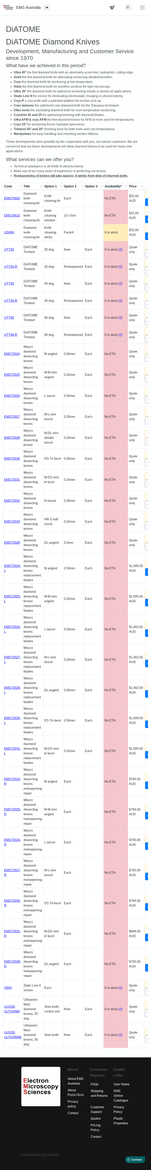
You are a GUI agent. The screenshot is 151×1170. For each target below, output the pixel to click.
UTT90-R (10, 334)
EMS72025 (12, 374)
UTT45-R (10, 300)
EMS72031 (12, 479)
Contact (73, 1113)
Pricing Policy (95, 1128)
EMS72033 (12, 521)
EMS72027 (12, 416)
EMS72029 (12, 437)
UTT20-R (10, 266)
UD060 (9, 232)
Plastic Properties (121, 1121)
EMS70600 (12, 198)
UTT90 (9, 317)
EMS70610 (12, 215)
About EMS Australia (76, 1081)
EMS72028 (12, 542)
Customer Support (97, 1109)
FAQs (95, 1084)
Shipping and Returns (99, 1093)
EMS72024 (12, 354)
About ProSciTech (76, 1092)
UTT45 (9, 283)
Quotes (96, 1118)
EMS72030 (12, 458)
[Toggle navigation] (142, 7)
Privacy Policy (119, 1109)
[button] (112, 7)
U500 (8, 987)
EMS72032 (12, 500)
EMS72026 (12, 395)
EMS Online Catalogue (121, 1095)
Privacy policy (73, 1104)
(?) (120, 249)
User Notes (121, 1084)
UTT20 (9, 249)
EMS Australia (28, 7)
